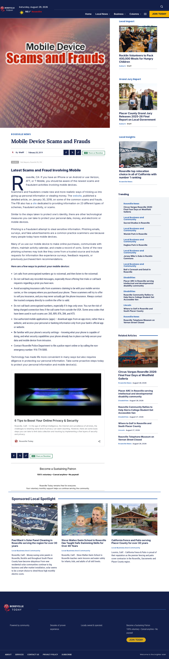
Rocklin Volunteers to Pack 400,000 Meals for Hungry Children (136, 58)
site (35, 203)
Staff (21, 152)
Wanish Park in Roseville (135, 234)
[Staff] (13, 152)
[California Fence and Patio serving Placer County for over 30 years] (134, 519)
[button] (161, 6)
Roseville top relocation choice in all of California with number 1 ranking (138, 174)
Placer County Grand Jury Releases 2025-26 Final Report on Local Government (137, 116)
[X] (72, 152)
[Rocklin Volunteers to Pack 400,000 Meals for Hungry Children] (138, 39)
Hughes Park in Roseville (135, 245)
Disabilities (129, 278)
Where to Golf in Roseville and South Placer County (138, 309)
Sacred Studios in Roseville (137, 223)
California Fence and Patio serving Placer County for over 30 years (131, 542)
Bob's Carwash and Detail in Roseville (137, 270)
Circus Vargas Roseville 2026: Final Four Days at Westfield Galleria (138, 209)
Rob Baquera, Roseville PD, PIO (31, 162)
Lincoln (127, 305)
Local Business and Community (134, 218)
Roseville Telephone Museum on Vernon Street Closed (139, 321)
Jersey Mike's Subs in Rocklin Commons (138, 257)
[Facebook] (66, 152)
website (77, 195)
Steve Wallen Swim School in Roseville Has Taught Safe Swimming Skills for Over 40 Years (84, 543)
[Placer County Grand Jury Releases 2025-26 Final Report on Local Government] (138, 96)
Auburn (122, 66)
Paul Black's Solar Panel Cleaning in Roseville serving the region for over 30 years (34, 543)
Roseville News (21, 134)
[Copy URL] (78, 152)
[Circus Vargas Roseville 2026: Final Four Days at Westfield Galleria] (138, 353)
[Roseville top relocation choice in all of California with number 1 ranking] (138, 154)
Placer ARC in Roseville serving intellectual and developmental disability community (139, 283)
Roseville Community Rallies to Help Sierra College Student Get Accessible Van (139, 297)
